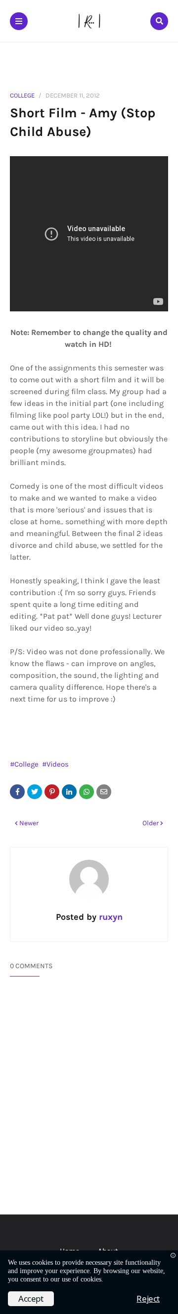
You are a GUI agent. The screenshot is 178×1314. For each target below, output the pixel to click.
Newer (29, 823)
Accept (31, 1298)
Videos (57, 764)
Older (150, 823)
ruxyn (109, 916)
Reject (148, 1298)
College (22, 95)
